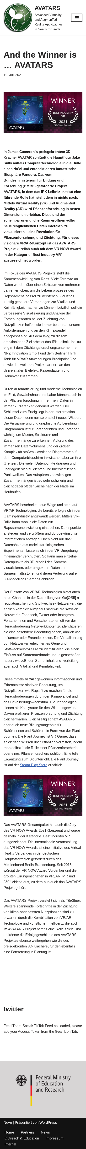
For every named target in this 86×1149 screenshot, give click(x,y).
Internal (10, 1144)
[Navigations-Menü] (76, 18)
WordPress (48, 1122)
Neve (8, 1122)
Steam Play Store (33, 765)
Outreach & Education (22, 1138)
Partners (27, 1132)
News (45, 1132)
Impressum (55, 1138)
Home (9, 1132)
